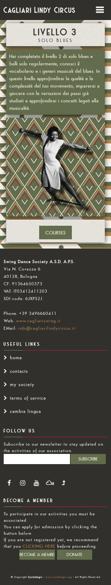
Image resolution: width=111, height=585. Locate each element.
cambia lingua (25, 411)
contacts (19, 371)
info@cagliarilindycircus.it (46, 328)
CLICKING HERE (39, 546)
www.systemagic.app (58, 577)
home (16, 357)
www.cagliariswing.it (38, 320)
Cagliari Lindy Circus (40, 10)
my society (22, 384)
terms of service (28, 398)
